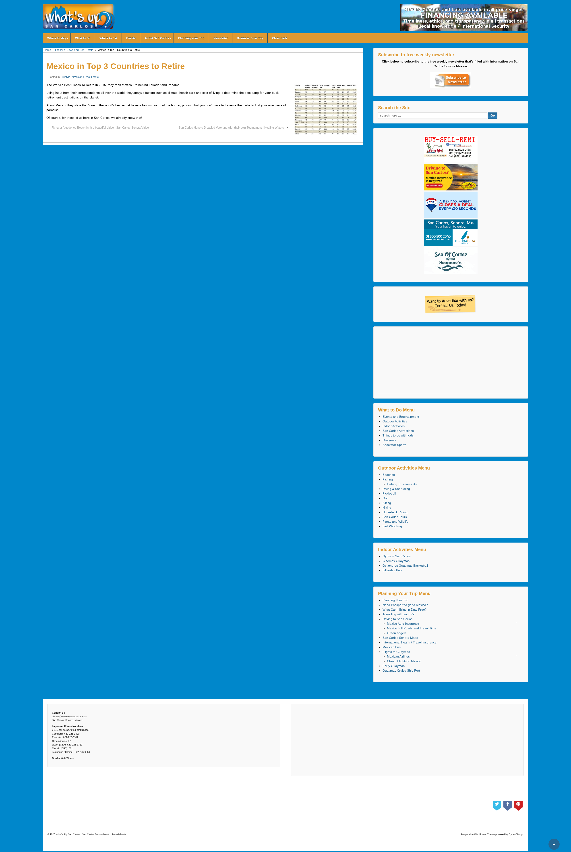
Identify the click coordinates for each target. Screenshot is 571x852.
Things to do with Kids (398, 435)
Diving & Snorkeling (396, 489)
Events (131, 38)
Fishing (388, 479)
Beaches (389, 474)
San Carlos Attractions (398, 430)
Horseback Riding (395, 512)
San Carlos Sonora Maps (400, 637)
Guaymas (389, 440)
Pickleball (389, 493)
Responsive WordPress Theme (478, 834)
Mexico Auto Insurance (403, 623)
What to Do (82, 38)
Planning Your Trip (191, 38)
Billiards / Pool (392, 570)
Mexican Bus (392, 647)
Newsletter (220, 38)
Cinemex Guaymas (396, 561)
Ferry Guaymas (394, 666)
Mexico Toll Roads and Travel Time (411, 628)
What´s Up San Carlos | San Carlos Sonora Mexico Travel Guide (90, 834)
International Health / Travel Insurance (410, 642)
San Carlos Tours (395, 517)
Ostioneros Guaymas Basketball (405, 565)
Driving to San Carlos (397, 619)
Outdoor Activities (395, 421)
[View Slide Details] (464, 17)
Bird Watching (392, 526)
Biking (387, 503)
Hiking (387, 507)
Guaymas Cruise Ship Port (401, 670)
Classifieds (279, 38)
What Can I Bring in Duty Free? (405, 609)
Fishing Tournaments (402, 484)
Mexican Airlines (398, 656)
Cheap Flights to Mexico (404, 661)
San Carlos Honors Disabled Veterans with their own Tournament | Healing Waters (231, 127)
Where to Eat (108, 38)
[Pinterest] (518, 804)
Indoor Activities (394, 426)
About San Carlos (157, 38)
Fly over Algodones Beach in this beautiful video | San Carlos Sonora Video (100, 127)
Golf (385, 498)
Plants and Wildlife (395, 521)
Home (47, 50)
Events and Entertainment (401, 416)
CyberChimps (516, 834)
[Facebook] (508, 804)
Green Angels (396, 633)
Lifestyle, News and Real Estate (74, 50)
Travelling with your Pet (399, 614)
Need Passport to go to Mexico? (405, 605)
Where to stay (56, 38)
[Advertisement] (450, 362)
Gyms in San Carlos (397, 556)
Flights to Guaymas (396, 652)
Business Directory (250, 38)
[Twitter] (497, 804)
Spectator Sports (394, 445)
